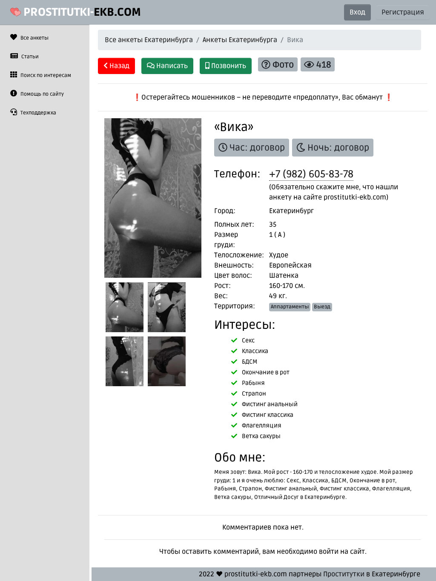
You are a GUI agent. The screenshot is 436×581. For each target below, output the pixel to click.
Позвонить (227, 66)
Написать (171, 66)
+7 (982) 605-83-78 (311, 174)
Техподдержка (37, 113)
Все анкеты (34, 38)
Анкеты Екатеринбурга (240, 40)
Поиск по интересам (45, 75)
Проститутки (343, 574)
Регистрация (403, 12)
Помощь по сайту (41, 94)
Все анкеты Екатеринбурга (149, 40)
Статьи (29, 57)
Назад (118, 66)
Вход (357, 12)
